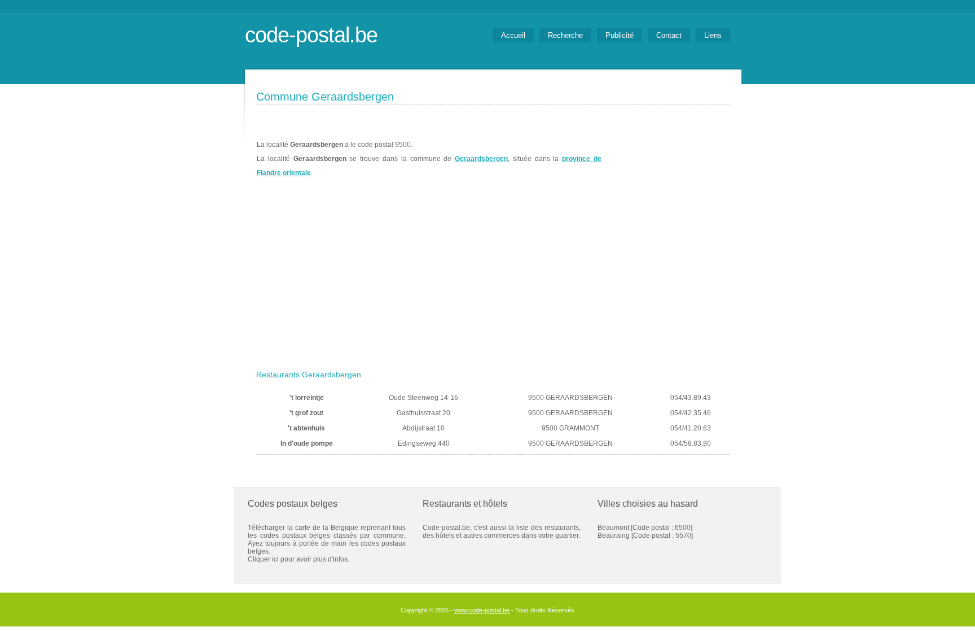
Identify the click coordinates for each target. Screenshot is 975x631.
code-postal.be (311, 35)
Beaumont (613, 528)
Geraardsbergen (481, 159)
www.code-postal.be (482, 610)
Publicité (619, 35)
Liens (713, 35)
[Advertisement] (493, 281)
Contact (669, 35)
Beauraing (614, 535)
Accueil (513, 35)
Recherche (565, 35)
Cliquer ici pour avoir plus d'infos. (298, 559)
